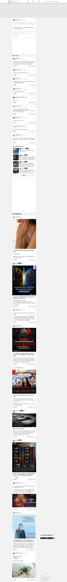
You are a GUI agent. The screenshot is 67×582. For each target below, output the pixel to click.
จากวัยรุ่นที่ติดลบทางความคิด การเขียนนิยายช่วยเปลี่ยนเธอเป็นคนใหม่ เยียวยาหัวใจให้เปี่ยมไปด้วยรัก (23, 540)
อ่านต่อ (19, 257)
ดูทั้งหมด (24, 175)
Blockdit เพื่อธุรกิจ (43, 580)
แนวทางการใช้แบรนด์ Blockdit (45, 579)
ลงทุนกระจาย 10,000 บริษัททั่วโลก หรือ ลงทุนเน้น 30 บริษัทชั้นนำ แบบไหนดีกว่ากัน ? (24, 297)
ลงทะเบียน (57, 1)
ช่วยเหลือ (44, 577)
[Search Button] (11, 1)
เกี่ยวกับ (42, 577)
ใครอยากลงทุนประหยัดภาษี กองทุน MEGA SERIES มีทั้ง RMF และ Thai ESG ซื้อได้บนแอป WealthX (24, 474)
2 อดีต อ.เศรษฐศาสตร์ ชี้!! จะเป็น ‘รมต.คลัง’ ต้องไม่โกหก (23, 396)
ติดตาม (21, 19)
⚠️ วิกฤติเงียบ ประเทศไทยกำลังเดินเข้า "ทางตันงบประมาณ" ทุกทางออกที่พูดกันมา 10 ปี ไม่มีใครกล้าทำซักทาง (24, 355)
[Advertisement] (33, 10)
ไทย (46, 580)
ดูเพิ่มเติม (27, 320)
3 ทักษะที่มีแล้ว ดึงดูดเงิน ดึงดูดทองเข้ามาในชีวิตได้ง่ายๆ (23, 251)
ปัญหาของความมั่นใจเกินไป (18, 428)
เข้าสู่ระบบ (51, 1)
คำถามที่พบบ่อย (48, 577)
